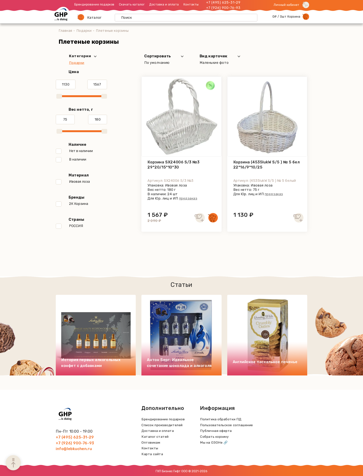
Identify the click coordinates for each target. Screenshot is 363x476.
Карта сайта (152, 454)
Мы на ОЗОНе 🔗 (214, 442)
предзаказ (188, 198)
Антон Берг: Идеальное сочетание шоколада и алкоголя (179, 362)
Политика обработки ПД (220, 419)
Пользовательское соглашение (226, 425)
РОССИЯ (76, 226)
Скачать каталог (132, 4)
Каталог (94, 18)
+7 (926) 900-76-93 (223, 8)
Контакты (191, 4)
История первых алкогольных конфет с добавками (91, 362)
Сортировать (157, 56)
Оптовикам (150, 442)
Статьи (181, 284)
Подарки (84, 31)
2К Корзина (78, 204)
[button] (80, 17)
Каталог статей (155, 437)
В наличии (77, 159)
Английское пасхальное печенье (265, 362)
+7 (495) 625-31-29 (223, 2)
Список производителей (161, 425)
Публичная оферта (216, 431)
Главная (65, 31)
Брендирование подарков (94, 4)
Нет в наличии (81, 151)
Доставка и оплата (164, 4)
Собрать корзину (214, 437)
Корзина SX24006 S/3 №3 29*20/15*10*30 (173, 164)
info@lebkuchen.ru (74, 448)
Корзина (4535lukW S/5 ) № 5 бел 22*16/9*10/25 (266, 164)
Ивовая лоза (79, 181)
